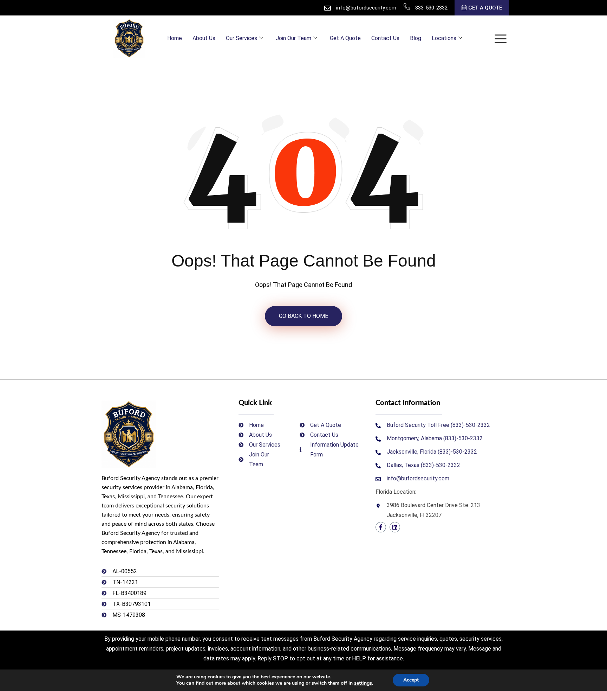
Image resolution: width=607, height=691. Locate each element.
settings (363, 683)
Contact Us (385, 38)
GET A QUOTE (485, 8)
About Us (203, 38)
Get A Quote (345, 38)
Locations (444, 38)
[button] (500, 38)
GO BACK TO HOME (303, 316)
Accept (411, 680)
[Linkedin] (395, 527)
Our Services (241, 38)
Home (174, 38)
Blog (415, 38)
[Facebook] (381, 527)
